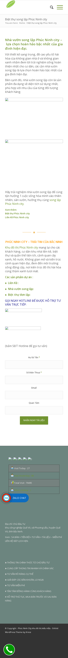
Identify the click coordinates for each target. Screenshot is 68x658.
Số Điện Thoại (34, 372)
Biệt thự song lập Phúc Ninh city (26, 19)
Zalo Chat (19, 498)
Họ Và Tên (34, 357)
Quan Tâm (34, 402)
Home (22, 23)
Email (34, 387)
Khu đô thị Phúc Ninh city (21, 247)
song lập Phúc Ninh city (40, 40)
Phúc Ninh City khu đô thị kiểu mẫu (34, 628)
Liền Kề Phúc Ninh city (17, 217)
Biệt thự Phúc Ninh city (17, 213)
